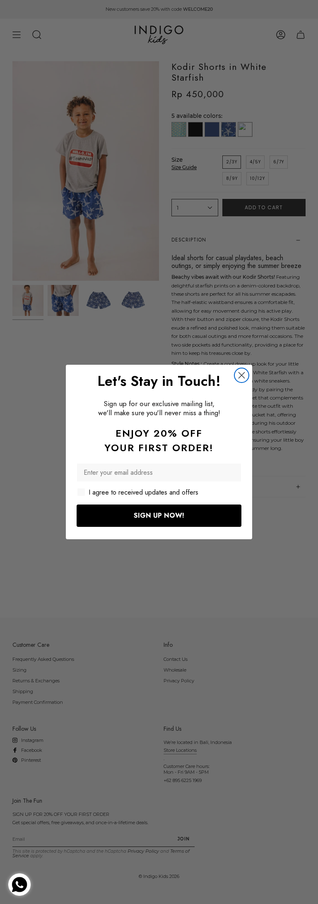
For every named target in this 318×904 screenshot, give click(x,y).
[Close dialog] (241, 375)
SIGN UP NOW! (159, 515)
